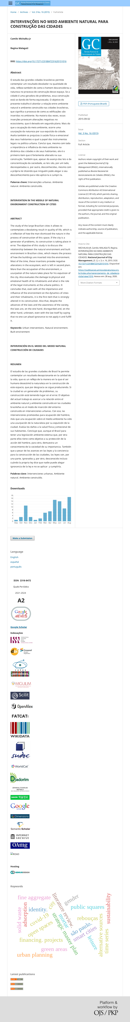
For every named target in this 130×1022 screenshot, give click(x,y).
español (14, 561)
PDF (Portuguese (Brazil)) (95, 103)
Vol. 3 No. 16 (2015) (41, 12)
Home (13, 12)
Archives (24, 12)
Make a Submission (22, 538)
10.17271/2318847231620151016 (93, 263)
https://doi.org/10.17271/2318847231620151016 (41, 61)
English (14, 557)
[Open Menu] (10, 3)
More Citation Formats (91, 282)
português (16, 566)
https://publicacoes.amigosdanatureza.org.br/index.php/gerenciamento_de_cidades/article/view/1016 (98, 273)
